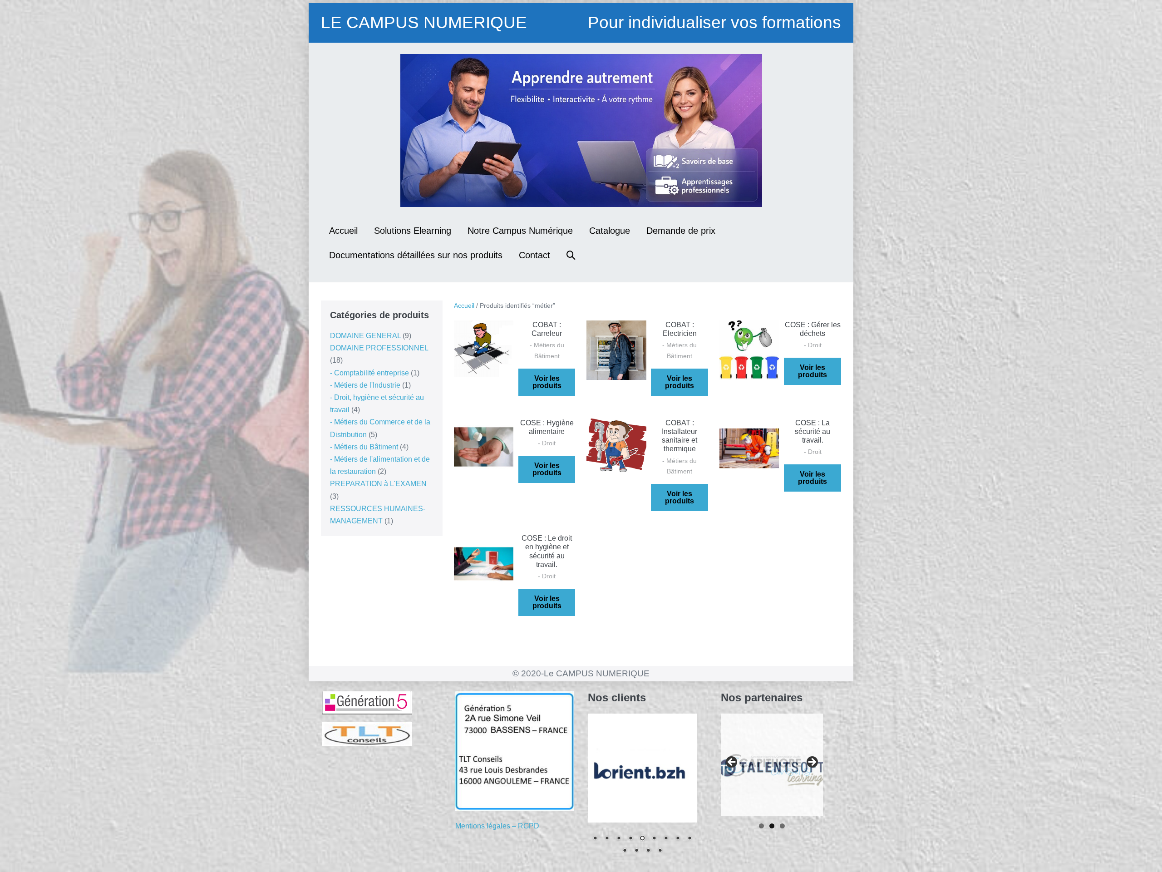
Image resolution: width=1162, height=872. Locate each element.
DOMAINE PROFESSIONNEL (379, 348)
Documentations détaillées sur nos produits (415, 255)
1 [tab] (761, 825)
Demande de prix (680, 231)
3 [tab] (782, 825)
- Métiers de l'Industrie (365, 385)
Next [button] (811, 762)
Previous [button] (732, 762)
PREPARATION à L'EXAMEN (378, 484)
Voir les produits (546, 381)
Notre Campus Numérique (520, 231)
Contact (534, 255)
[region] (642, 789)
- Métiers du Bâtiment (364, 447)
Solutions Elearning (412, 231)
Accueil (343, 231)
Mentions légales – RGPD (497, 826)
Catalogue (609, 231)
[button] (571, 255)
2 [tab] (771, 825)
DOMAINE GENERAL (365, 336)
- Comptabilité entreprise (369, 373)
